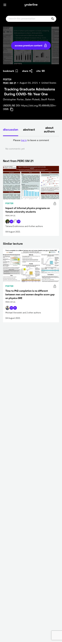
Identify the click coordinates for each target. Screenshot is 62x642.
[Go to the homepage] (31, 4)
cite (38, 70)
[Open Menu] (5, 5)
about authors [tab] (49, 129)
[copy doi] (13, 109)
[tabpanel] (31, 144)
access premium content (28, 45)
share (25, 70)
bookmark (8, 70)
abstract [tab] (29, 129)
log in (24, 140)
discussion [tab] (10, 129)
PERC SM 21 (25, 161)
